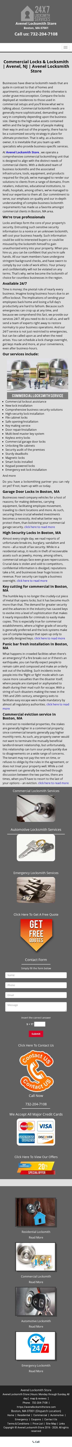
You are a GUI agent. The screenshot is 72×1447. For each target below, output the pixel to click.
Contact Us (50, 1419)
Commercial (40, 1415)
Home (11, 1415)
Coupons (36, 1419)
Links (62, 1423)
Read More (36, 1237)
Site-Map (51, 1423)
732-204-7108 (44, 34)
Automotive (57, 1415)
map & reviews (38, 1398)
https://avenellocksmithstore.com (36, 1407)
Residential (23, 1415)
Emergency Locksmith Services (36, 873)
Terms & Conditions (18, 1423)
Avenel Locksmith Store (22, 152)
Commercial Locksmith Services (36, 791)
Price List (38, 1423)
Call (36, 1441)
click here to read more (39, 527)
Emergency (21, 1419)
